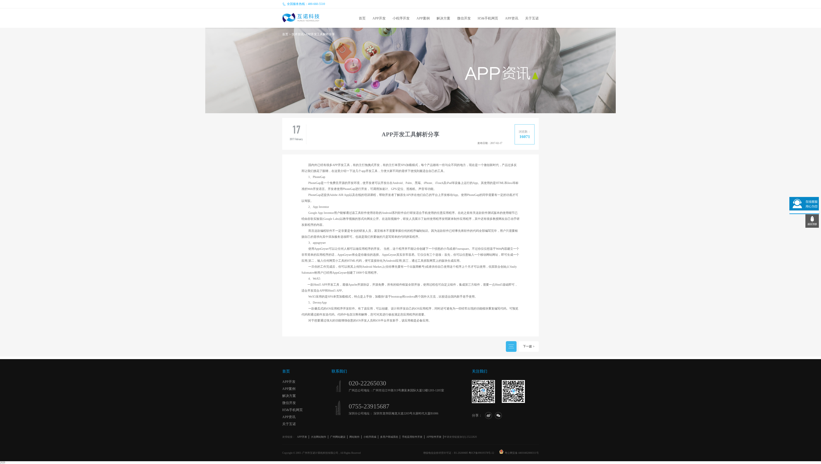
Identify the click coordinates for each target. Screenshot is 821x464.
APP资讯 (511, 18)
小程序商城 (369, 436)
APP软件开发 (434, 436)
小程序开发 (401, 18)
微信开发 (464, 18)
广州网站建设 (338, 436)
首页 (362, 18)
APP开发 (379, 18)
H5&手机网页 (488, 18)
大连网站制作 (318, 436)
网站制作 (354, 436)
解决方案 (443, 18)
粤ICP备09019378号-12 (481, 452)
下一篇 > (529, 346)
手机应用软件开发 (412, 436)
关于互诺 (532, 18)
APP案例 (423, 18)
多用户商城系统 (389, 436)
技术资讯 (298, 34)
